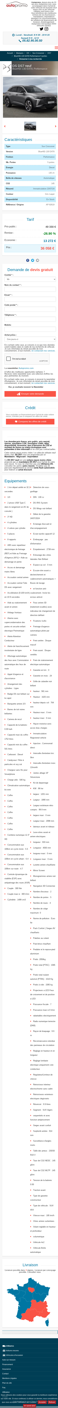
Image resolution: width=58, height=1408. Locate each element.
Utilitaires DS (47, 464)
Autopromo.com (26, 368)
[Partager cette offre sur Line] (23, 260)
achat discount (25, 470)
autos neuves (28, 466)
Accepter (42, 1402)
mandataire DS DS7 (28, 462)
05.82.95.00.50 (32, 40)
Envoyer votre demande (32, 394)
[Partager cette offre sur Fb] (28, 260)
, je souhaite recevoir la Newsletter (25, 387)
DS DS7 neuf (13, 460)
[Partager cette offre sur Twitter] (33, 260)
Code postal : (11, 305)
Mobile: (7, 325)
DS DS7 (19, 455)
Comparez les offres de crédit (32, 421)
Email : (8, 295)
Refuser (52, 1402)
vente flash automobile (44, 468)
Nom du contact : (13, 285)
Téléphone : (10, 315)
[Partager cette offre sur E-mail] (37, 260)
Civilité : (8, 275)
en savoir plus (29, 1406)
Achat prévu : (10, 335)
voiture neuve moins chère (39, 460)
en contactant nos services (43, 351)
